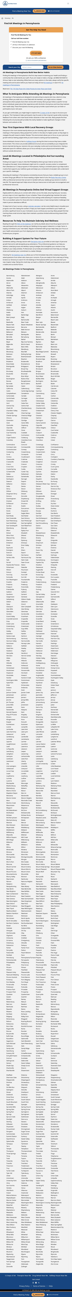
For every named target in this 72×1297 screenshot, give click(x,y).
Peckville (39, 953)
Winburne (9, 1244)
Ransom (38, 999)
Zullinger (24, 1266)
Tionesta (24, 1156)
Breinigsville (10, 366)
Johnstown (54, 702)
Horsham (24, 673)
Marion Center (11, 798)
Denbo (23, 486)
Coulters (39, 457)
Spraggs (53, 1104)
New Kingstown (26, 901)
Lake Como (54, 729)
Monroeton (54, 852)
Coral (8, 454)
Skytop (38, 1087)
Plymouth (54, 972)
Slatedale (54, 1087)
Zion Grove (54, 1264)
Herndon (9, 656)
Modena (24, 850)
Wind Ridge (40, 1244)
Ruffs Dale (9, 1036)
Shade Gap (10, 1066)
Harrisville (39, 641)
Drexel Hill (24, 501)
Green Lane (10, 624)
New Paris (24, 904)
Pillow (8, 965)
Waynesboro (10, 1210)
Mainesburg (10, 788)
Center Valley (40, 403)
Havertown (54, 646)
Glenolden (9, 611)
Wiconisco (9, 1237)
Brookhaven (55, 371)
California (9, 388)
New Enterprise (56, 894)
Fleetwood (39, 567)
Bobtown (9, 354)
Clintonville (10, 430)
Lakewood (9, 734)
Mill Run (53, 837)
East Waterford (26, 526)
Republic (9, 1009)
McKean (9, 815)
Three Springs (11, 1154)
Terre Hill (39, 1149)
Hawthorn (39, 648)
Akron (8, 283)
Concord (24, 445)
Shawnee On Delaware (40, 1072)
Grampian (54, 614)
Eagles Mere (25, 513)
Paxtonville (10, 953)
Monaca (9, 852)
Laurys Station (40, 744)
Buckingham (10, 379)
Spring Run (10, 1112)
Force (53, 572)
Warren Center (11, 1200)
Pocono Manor (41, 975)
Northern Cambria (12, 923)
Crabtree (24, 459)
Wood (53, 1247)
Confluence (54, 445)
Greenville (39, 626)
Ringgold (24, 1019)
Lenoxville (39, 756)
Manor (23, 791)
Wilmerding (40, 1242)
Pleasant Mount (56, 970)
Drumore (24, 503)
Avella (8, 312)
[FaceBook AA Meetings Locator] (36, 1282)
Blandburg (24, 349)
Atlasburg (9, 310)
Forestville (54, 575)
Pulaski (38, 992)
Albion (23, 283)
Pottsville (24, 987)
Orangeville (54, 935)
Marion (53, 796)
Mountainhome (11, 874)
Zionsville (9, 1266)
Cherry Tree (55, 411)
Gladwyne (54, 604)
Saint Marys (55, 1041)
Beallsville (9, 322)
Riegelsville (39, 1016)
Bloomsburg (55, 349)
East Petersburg (11, 521)
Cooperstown (40, 452)
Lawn (8, 746)
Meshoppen (40, 825)
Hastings (54, 643)
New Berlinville (26, 889)
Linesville (24, 766)
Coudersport (25, 457)
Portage (53, 982)
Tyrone (38, 1173)
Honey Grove (55, 668)
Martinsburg (25, 803)
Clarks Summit (41, 423)
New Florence (10, 896)
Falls (7, 560)
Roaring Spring (41, 1021)
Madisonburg (10, 786)
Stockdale (24, 1124)
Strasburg (39, 1127)
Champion (54, 408)
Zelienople (24, 1264)
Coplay (53, 452)
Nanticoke (24, 879)
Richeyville (54, 1012)
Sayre (53, 1051)
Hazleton (9, 651)
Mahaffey (24, 786)
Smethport (24, 1092)
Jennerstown (40, 697)
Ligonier (53, 761)
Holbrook (24, 663)
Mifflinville (39, 832)
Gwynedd (39, 629)
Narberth (54, 879)
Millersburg (25, 840)
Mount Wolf (40, 872)
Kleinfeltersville (56, 717)
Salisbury (9, 1046)
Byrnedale (9, 386)
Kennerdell (54, 710)
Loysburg (24, 776)
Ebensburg (10, 528)
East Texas (54, 523)
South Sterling (40, 1102)
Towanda (9, 1161)
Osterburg (9, 943)
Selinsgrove (10, 1061)
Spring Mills (55, 1109)
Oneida (23, 935)
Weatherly (39, 1210)
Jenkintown (10, 697)
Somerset (24, 1097)
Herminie (39, 653)
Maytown (24, 808)
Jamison (24, 695)
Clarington (39, 420)
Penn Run (39, 955)
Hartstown (10, 643)
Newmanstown (26, 911)
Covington (54, 457)
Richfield (9, 1014)
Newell (53, 908)
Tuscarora (39, 1171)
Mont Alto (24, 854)
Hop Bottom (40, 670)
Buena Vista (25, 379)
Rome (23, 1029)
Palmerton (9, 945)
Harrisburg (39, 638)
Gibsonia (39, 599)
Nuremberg (40, 926)
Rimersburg (10, 1019)
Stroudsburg (40, 1129)
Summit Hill (54, 1134)
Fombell (24, 572)
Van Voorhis (10, 1185)
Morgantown (40, 859)
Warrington (40, 1200)
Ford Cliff (24, 575)
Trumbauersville (26, 1168)
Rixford (8, 1021)
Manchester (40, 788)
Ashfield (9, 305)
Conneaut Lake (11, 447)
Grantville (39, 616)
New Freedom (26, 896)
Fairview (38, 557)
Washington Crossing (43, 1203)
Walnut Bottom (11, 1195)
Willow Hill (9, 1242)
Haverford (39, 646)
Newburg (39, 908)
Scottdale (24, 1058)
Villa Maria (9, 1190)
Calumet (53, 388)
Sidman (53, 1082)
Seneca (8, 1063)
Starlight (9, 1119)
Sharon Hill (39, 1068)
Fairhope (54, 555)
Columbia (9, 440)
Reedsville (39, 1004)
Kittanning (39, 717)
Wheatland (10, 1232)
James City (39, 692)
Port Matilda (10, 982)
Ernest (38, 548)
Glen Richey (25, 609)
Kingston (39, 715)
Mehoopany (40, 820)
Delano (23, 484)
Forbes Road (40, 572)
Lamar (23, 734)
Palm (52, 943)
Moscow (9, 864)
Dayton (23, 481)
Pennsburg (10, 958)
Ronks (53, 1029)
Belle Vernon (25, 330)
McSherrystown (11, 818)
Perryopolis (25, 960)
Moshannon (25, 864)
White (23, 1232)
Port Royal (24, 982)
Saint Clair (39, 1041)
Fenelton (39, 565)
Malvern (24, 788)
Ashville (38, 305)
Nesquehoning (11, 886)
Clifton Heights (41, 428)
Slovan (8, 1092)
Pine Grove (25, 965)
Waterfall (9, 1205)
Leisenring (24, 754)
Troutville (54, 1166)
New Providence (11, 906)
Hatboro (9, 646)
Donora (9, 496)
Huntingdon (40, 678)
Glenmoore (54, 609)
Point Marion (25, 977)
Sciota (38, 1056)
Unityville (54, 1178)
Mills (7, 845)
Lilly (7, 764)
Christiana (24, 418)
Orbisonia (9, 938)
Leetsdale (54, 751)
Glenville (53, 611)
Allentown (24, 288)
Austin (53, 310)
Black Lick (54, 344)
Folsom (8, 572)
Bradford (39, 361)
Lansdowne (25, 739)
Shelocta (24, 1075)
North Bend (40, 918)
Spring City (39, 1107)
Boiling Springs (26, 354)
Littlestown (10, 769)
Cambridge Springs (27, 391)
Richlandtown (40, 1014)
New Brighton (11, 891)
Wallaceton (39, 1193)
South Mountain (11, 1102)
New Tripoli (10, 908)
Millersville (54, 840)
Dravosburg (55, 499)
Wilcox (38, 1237)
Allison (53, 288)
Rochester (39, 1024)
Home (38, 665)
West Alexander (11, 1217)
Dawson (9, 481)
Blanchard (9, 349)
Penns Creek (55, 955)
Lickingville (39, 761)
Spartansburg (40, 1104)
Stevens (23, 1122)
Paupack (39, 950)
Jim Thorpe (10, 702)
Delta (8, 486)
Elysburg (24, 540)
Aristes (38, 300)
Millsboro (24, 845)
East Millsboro (55, 518)
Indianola (24, 688)
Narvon (8, 881)
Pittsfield (54, 967)
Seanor (53, 1058)
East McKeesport (41, 518)
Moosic (8, 859)
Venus (23, 1188)
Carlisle (38, 396)
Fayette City (40, 562)
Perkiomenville (11, 960)
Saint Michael (10, 1043)
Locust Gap (10, 771)
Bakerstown (55, 315)
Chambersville (40, 408)
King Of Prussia (11, 715)
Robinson (24, 1024)
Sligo (37, 1090)
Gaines (53, 589)
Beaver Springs (41, 325)
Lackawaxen (40, 727)
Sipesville (54, 1085)
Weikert (23, 1212)
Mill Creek (24, 837)
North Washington (42, 921)
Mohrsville (54, 850)
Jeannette (39, 695)
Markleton (39, 798)
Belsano (24, 332)
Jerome (8, 700)
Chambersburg (26, 408)
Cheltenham (40, 411)
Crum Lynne (55, 467)
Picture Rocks (55, 962)
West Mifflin (55, 1222)
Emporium (39, 543)
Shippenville (10, 1080)
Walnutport (25, 1195)
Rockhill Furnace (26, 1026)
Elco (37, 530)
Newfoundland (11, 911)
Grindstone (54, 626)
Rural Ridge (25, 1036)
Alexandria (24, 285)
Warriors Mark (56, 1200)
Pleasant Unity (11, 972)
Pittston (9, 970)
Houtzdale (9, 675)
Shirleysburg (40, 1080)
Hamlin (23, 634)
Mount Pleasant (41, 869)
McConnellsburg (41, 810)
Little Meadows (56, 766)
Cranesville (10, 462)
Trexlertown (25, 1166)
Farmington (55, 560)
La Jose (8, 727)
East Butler (24, 516)
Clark (8, 423)
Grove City (9, 629)
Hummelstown (56, 675)
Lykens (23, 781)
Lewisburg (54, 759)
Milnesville (54, 845)
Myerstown (10, 879)
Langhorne (54, 737)
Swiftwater (54, 1139)
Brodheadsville (26, 371)
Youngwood (55, 1262)
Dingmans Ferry (11, 494)
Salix (22, 1046)
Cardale (23, 396)
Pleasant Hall (40, 970)
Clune (23, 430)
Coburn (8, 435)
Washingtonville (56, 1203)
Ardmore (24, 300)
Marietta (39, 796)
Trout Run (39, 1166)
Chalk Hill (9, 408)
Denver (38, 486)
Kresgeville (39, 722)
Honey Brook (40, 668)
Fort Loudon (55, 577)
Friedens (39, 587)
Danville (38, 476)
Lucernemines (55, 776)
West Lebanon (55, 1220)
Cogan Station (11, 438)
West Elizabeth (56, 1217)
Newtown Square (42, 913)
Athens (38, 307)
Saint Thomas (40, 1043)
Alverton (24, 293)
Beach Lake (54, 320)
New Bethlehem (41, 889)
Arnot (23, 303)
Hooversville (25, 670)
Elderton (54, 530)
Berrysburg (25, 337)
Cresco (8, 464)
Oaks (52, 928)
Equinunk (9, 548)
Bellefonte (39, 330)
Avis (22, 312)
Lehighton (9, 754)
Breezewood (55, 364)
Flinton (8, 570)
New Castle (39, 891)
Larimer (23, 742)
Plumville (39, 972)
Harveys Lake (25, 643)
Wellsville (24, 1215)
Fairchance (24, 555)
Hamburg (54, 631)
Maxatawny (54, 805)
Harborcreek (10, 636)
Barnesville (54, 317)
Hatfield (24, 646)
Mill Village (10, 840)
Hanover (54, 634)
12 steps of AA (44, 113)
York (22, 1259)
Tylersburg (24, 1173)
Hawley (23, 648)
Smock (38, 1095)
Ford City (9, 575)
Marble (38, 793)
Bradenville (25, 361)
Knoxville (54, 719)
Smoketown (55, 1095)
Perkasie (54, 958)
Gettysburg (10, 599)
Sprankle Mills (11, 1107)
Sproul (53, 1114)
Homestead (10, 668)
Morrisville (39, 862)
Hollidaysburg (40, 663)
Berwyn (53, 337)
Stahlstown (25, 1117)
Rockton (39, 1026)
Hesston (53, 656)
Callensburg (25, 388)
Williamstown (40, 1239)
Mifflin (53, 830)
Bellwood (9, 332)
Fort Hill (23, 577)
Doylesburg (25, 499)
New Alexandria (41, 886)
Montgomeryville (27, 857)
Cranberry (39, 459)
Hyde (52, 680)
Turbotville (54, 1168)
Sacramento (40, 1039)
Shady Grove (25, 1066)
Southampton (55, 1102)
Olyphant (9, 935)
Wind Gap (24, 1244)
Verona (38, 1188)
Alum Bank (54, 290)
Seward (38, 1063)
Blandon (39, 349)
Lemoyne (9, 756)
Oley (22, 933)
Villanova (24, 1190)
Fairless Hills (10, 557)
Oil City (23, 931)
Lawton (53, 746)
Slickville (24, 1090)
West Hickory (40, 1220)
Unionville (24, 1178)
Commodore (10, 445)
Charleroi (24, 411)
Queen (8, 997)
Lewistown (10, 761)
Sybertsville (10, 1141)
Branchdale (10, 364)
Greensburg (10, 626)
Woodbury (9, 1249)
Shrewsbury (25, 1082)
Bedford (53, 327)
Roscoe (8, 1031)
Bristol (8, 369)
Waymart (39, 1208)
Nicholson (9, 916)
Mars (8, 800)
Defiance (9, 484)
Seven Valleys (25, 1063)
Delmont (54, 484)
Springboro (25, 1112)
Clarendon (9, 420)
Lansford (54, 739)
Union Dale (54, 1176)
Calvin (8, 391)
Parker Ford (25, 948)
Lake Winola (40, 732)
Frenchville (24, 587)
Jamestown (10, 695)
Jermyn (53, 697)
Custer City (24, 472)
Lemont (38, 754)
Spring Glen (10, 1109)
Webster (53, 1210)
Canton (53, 393)
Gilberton (24, 602)
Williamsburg (10, 1239)
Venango (54, 1185)
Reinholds (9, 1007)
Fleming (53, 567)
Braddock (9, 361)
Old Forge (54, 931)
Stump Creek (55, 1129)
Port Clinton (55, 980)
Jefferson (54, 695)
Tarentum (54, 1144)
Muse (53, 877)
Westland (39, 1227)
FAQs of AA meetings (24, 224)
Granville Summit (12, 619)
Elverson (9, 540)
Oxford (38, 943)
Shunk (38, 1082)
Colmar (53, 438)
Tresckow (54, 1163)
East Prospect (40, 521)
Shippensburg (55, 1077)
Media (23, 820)
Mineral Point (40, 847)
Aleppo (8, 285)
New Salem (39, 906)
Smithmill (9, 1095)
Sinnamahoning (41, 1085)
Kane (23, 707)
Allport (23, 290)
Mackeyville (10, 783)
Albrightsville (40, 283)
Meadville (54, 818)
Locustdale (24, 771)
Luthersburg (40, 778)
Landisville (24, 737)
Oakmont (39, 928)
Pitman (23, 967)
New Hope (54, 899)
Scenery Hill (10, 1053)
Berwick (38, 337)
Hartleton (54, 641)
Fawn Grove (25, 562)
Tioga (53, 1154)
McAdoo (39, 808)
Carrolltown (40, 398)
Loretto (23, 773)
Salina (53, 1043)
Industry (39, 688)
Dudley (38, 506)
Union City (39, 1176)
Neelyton (9, 884)
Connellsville (40, 447)
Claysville (39, 425)
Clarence (54, 418)
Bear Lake (39, 322)
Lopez (8, 773)
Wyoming (24, 1257)
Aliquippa (39, 285)
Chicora (9, 418)
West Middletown (42, 1222)
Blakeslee (54, 347)
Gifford (53, 599)
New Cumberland (12, 894)
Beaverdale (54, 325)
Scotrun (9, 1058)
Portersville (10, 985)
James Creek (55, 692)
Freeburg (24, 584)
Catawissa (54, 401)
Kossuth (24, 722)
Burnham (54, 381)
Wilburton (24, 1237)
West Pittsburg (41, 1225)
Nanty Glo (39, 879)
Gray (8, 621)
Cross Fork (10, 467)
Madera (38, 783)
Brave (38, 364)
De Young (54, 481)
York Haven (40, 1259)
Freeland (54, 584)
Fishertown (10, 567)
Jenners (23, 697)
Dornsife (24, 496)
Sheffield (9, 1075)
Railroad (53, 997)
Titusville (39, 1156)
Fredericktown (55, 582)
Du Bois (9, 506)
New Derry (24, 894)
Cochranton (25, 435)
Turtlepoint (25, 1171)
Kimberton (54, 712)
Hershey (39, 656)
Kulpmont (54, 722)
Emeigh (38, 540)
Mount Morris (26, 869)
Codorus (54, 435)
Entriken (39, 545)
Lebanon (24, 749)
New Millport (55, 901)
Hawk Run (9, 648)
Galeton (9, 592)
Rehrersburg (55, 1004)
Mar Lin (23, 793)
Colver (53, 440)
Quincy (38, 997)
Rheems (9, 1012)
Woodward (54, 1249)
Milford (53, 835)
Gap (37, 592)
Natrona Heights (26, 881)
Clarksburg (54, 423)
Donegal (53, 494)
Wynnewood (10, 1257)
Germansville (55, 597)
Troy (7, 1168)
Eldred (8, 533)
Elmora (23, 538)
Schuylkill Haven (11, 1056)
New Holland (40, 899)
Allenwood (39, 288)
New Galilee (55, 896)
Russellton (9, 1039)
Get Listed (36, 1279)
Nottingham (55, 923)
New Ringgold (26, 906)
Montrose (54, 857)
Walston (38, 1195)
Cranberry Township (57, 459)
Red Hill (53, 1002)
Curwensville (10, 472)
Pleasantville (25, 972)
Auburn (23, 310)
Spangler (24, 1104)
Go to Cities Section (55, 67)
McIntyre (54, 813)
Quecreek (54, 994)
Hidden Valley (40, 658)
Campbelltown (11, 393)
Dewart (38, 489)
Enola (8, 545)
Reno (37, 1007)
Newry (53, 911)
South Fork (10, 1100)
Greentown (25, 626)
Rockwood (54, 1026)
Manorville (39, 791)
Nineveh (38, 916)
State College (40, 1119)
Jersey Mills (25, 700)
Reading (53, 999)
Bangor (38, 317)
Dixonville (39, 494)
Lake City (39, 729)
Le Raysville (10, 749)
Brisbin (53, 366)
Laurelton (24, 744)
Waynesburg (25, 1210)
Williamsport (25, 1239)
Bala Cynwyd (10, 317)
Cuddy (23, 469)
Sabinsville (24, 1039)
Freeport (9, 587)
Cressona (39, 464)
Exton (38, 553)
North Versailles (11, 921)
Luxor (53, 778)
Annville (9, 298)
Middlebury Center (42, 827)
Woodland (24, 1249)
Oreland (38, 938)
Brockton (54, 369)
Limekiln (24, 764)
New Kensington (11, 901)
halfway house (31, 141)
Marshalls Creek (26, 800)
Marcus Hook (55, 793)
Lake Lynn (24, 732)
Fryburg (24, 589)
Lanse (38, 739)
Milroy (8, 847)
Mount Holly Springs (43, 867)
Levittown (9, 759)
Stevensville (40, 1122)
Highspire (54, 658)
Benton (38, 334)
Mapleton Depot (11, 793)
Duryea (38, 511)
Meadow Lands (41, 818)
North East (54, 918)
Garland (24, 594)
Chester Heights (56, 413)
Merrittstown (10, 825)
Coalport (39, 433)
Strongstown (25, 1129)
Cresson (24, 464)
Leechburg (10, 751)
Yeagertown (10, 1259)
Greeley (53, 621)
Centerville (54, 403)
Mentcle (9, 823)
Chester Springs (11, 415)
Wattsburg (10, 1208)
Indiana (8, 688)
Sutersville (54, 1136)
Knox (23, 719)
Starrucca (24, 1119)
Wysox (38, 1257)
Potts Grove (55, 985)
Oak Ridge (54, 926)
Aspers (53, 305)
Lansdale (9, 739)
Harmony (24, 638)
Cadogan (39, 386)
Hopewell (54, 670)
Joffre (23, 702)
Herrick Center (26, 656)
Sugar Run (39, 1131)
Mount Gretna (26, 867)
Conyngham (40, 449)
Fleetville (24, 567)
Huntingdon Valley (57, 678)
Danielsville (25, 476)
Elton (52, 538)
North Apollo (25, 918)
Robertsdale (55, 1021)
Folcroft (53, 570)
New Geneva (10, 899)
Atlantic (53, 307)
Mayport (9, 808)
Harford (24, 636)
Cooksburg (54, 449)
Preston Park (10, 989)
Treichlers (24, 1163)
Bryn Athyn (25, 376)
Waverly (24, 1208)
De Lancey (39, 481)
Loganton (39, 771)
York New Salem (56, 1259)
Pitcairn (9, 967)
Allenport (54, 285)
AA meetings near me (19, 255)
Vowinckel (24, 1193)
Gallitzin (24, 592)
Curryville (54, 469)
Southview (9, 1104)
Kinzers (8, 717)
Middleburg (25, 827)
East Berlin (54, 513)
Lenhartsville (25, 756)
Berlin (53, 334)
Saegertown (55, 1039)
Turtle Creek (10, 1171)
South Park (25, 1102)
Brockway (9, 371)
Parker (8, 948)
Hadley (8, 631)
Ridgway (9, 1016)
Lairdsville (9, 729)
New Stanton (55, 906)
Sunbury (24, 1136)
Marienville (25, 796)
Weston (9, 1230)
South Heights (40, 1100)
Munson (24, 877)
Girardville (39, 604)
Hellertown (54, 651)
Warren (53, 1198)
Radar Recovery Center (58, 177)
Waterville (39, 1205)
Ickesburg (54, 683)
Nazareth (39, 881)
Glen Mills (9, 609)
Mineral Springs (56, 847)
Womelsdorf (40, 1247)
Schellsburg (40, 1053)
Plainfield (24, 970)
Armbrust (9, 303)
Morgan (24, 859)
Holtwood (24, 665)
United (38, 1178)
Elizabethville (55, 533)
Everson (9, 553)
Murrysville (39, 877)
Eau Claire (54, 526)
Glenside (39, 611)
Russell (53, 1036)
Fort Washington (12, 580)
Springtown (25, 1114)
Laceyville (24, 727)
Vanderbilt (24, 1185)
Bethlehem (54, 339)
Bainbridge (25, 315)
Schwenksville (25, 1056)
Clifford (23, 428)
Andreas (39, 295)
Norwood (39, 923)
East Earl (39, 516)
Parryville (9, 950)
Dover (53, 496)
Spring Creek (55, 1107)
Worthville (39, 1252)
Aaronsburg (10, 276)
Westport (39, 1230)
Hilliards (24, 661)
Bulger (53, 379)
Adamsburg (40, 278)
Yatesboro (54, 1257)
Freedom (39, 584)
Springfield (54, 1112)
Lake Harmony (11, 732)
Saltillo (38, 1046)
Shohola (9, 1082)
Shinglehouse (40, 1077)
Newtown (24, 913)
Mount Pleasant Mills (58, 869)
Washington (10, 1203)
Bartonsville (25, 320)
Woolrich (9, 1252)
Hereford (24, 653)
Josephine (39, 705)
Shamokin (39, 1066)
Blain (8, 347)
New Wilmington (26, 908)
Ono (37, 935)
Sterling (9, 1122)
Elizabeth (24, 533)
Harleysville (54, 636)
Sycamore (24, 1141)
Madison (54, 783)
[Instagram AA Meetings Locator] (33, 1282)
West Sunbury (11, 1227)
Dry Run (53, 503)
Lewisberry (39, 759)
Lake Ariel (24, 729)
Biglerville (9, 344)
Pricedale (24, 989)
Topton (23, 1158)
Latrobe (38, 742)
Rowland (24, 1034)
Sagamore (9, 1041)
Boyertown (10, 359)
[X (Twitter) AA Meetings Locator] (39, 1282)
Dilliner (8, 491)
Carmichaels (10, 398)
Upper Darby (40, 1181)
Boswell (53, 354)
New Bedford (55, 886)
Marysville (54, 803)
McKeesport (40, 815)
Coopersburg (25, 452)
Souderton (39, 1097)
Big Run (38, 342)
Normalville (54, 916)
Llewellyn (39, 769)
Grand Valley (10, 616)
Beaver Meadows (27, 325)
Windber (54, 1244)
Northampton (55, 921)
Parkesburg (40, 948)
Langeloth (39, 737)
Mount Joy (9, 869)
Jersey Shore (40, 700)
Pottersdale (40, 985)
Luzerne (9, 781)
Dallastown (25, 474)
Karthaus (54, 707)
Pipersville (54, 965)
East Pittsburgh (26, 521)
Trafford (53, 1161)
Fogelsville (39, 570)
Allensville (9, 288)
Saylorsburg (40, 1051)
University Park (11, 1181)
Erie (22, 548)
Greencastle (25, 624)
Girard (23, 604)
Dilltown (39, 491)
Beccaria (24, 327)
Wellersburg (40, 1212)
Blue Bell (24, 352)
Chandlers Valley (11, 411)
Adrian (38, 280)
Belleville (54, 330)
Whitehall (24, 1235)
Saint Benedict (26, 1041)
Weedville (9, 1212)
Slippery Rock (55, 1090)
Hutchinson (40, 680)
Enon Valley (25, 545)
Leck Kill (38, 749)
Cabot (23, 386)
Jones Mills (9, 705)
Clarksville (9, 425)
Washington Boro (27, 1203)
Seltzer (38, 1061)
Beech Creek (10, 330)
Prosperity (24, 992)
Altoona (38, 290)
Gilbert (8, 602)
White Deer (39, 1232)
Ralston (8, 999)
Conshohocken (11, 449)
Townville (39, 1161)
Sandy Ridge (25, 1048)
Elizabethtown (40, 533)
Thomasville (55, 1149)
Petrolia (53, 960)
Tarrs (8, 1146)
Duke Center (55, 506)
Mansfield (54, 791)
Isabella (38, 690)
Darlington (10, 479)
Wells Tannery (55, 1212)
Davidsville (54, 479)
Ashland (24, 305)
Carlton (53, 396)
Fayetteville (54, 562)
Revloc (23, 1009)
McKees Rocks (26, 815)
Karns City (39, 707)
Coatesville (54, 433)
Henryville (9, 653)
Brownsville (54, 374)
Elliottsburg (40, 535)
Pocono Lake (25, 975)
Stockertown (40, 1124)
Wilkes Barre (55, 1237)
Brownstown (40, 374)
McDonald (54, 810)
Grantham (24, 616)
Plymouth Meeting (12, 975)
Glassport (9, 607)
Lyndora (38, 781)
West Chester (25, 1217)
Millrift (53, 842)
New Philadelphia (56, 904)
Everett (53, 550)
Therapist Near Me (24, 1275)
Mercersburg (40, 823)
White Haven (55, 1232)
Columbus (39, 440)
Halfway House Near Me (58, 1275)
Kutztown (24, 724)
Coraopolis (24, 454)
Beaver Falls (10, 325)
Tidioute (24, 1154)
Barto (8, 320)
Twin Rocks (54, 1171)
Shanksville (10, 1068)
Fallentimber (55, 557)
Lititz (37, 766)
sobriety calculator (34, 206)
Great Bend (40, 621)
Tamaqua (9, 1144)
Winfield (24, 1247)
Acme (53, 276)
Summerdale (10, 1134)
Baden (8, 315)
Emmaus (24, 543)
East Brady (9, 516)
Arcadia (38, 298)
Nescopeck (54, 884)
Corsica (8, 457)
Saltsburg (54, 1046)
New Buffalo (25, 891)
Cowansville (10, 459)
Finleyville (54, 565)
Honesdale (24, 668)
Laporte (9, 742)
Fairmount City (26, 557)
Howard (24, 675)
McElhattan (10, 813)
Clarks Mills (25, 423)
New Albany (25, 886)
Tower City (24, 1161)
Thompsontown (26, 1151)
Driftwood (9, 503)
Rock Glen (9, 1026)
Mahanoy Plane (56, 786)
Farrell (8, 562)
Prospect (54, 989)
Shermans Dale (11, 1077)
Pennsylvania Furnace (28, 958)
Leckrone (54, 749)
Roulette (39, 1031)
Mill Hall (38, 837)
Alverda (8, 293)
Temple (8, 1149)
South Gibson (25, 1100)
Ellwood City (10, 538)
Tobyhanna (54, 1156)
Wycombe (39, 1254)
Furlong (38, 589)
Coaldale (24, 433)
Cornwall (39, 454)
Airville (53, 280)
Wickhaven (54, 1235)
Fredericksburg (41, 582)
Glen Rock (39, 609)
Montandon (55, 854)
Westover (24, 1230)
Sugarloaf (54, 1131)
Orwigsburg (25, 940)
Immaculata (25, 685)
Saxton (23, 1051)
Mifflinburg (10, 832)
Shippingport (25, 1080)
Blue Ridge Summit (42, 352)
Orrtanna (9, 940)
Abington (39, 276)
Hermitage (54, 653)
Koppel (8, 722)
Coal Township (11, 433)
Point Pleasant (41, 977)
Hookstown (10, 670)
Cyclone (38, 472)
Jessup (53, 700)
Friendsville (10, 589)
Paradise (54, 945)
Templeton (24, 1149)
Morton (53, 862)
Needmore (54, 881)
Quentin (24, 997)
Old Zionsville (10, 933)
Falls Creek (24, 560)
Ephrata (53, 545)
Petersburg (40, 960)
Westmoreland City (57, 1227)
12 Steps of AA (10, 1275)
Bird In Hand (25, 344)
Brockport (39, 369)
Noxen (8, 926)
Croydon (24, 467)
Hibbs (8, 658)
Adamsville (10, 280)
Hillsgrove (54, 661)
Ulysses (23, 1176)
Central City (10, 406)
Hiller (8, 661)
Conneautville (25, 447)
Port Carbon (40, 980)
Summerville (40, 1134)
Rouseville (54, 1031)
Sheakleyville (55, 1070)
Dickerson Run (56, 489)
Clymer (38, 430)
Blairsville (39, 347)
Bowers (8, 357)
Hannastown (40, 634)
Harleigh (39, 636)
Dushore (54, 511)
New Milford (40, 901)
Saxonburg (10, 1051)
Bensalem (9, 334)
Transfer (9, 1163)
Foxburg (39, 580)
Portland (24, 985)
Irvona (8, 690)
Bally (22, 317)
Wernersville (55, 1215)
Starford (53, 1117)
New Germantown (27, 899)
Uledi (52, 1173)
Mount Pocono (11, 872)
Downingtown (11, 499)
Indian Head (55, 685)
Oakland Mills (25, 928)
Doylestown (40, 499)
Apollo (23, 298)
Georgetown (40, 597)
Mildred (23, 835)
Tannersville (40, 1144)
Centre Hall (25, 406)
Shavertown (25, 1070)
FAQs (51, 1286)
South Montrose (56, 1100)
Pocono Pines (55, 975)
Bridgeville (39, 366)
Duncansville (40, 508)
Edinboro (39, 528)
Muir (37, 874)
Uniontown (10, 1178)
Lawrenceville (40, 746)
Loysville (39, 776)
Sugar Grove (25, 1131)
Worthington (25, 1252)
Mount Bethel (55, 864)
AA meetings (48, 83)
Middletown (10, 830)
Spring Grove (25, 1109)
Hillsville (9, 663)
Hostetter (39, 673)
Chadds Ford (40, 406)
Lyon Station (55, 781)
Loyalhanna (10, 776)
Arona (38, 303)
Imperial (39, 685)
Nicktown (24, 916)
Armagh (53, 300)
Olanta (38, 931)
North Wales (25, 921)
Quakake (9, 994)
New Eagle (39, 894)
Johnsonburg (40, 702)
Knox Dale (39, 719)
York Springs (10, 1262)
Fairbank (9, 555)
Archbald (54, 298)
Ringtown (39, 1019)
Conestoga (39, 445)
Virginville (54, 1190)
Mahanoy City (40, 786)
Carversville (54, 398)
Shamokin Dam (56, 1066)
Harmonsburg (11, 638)
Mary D (38, 803)
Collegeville (39, 438)
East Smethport (56, 521)
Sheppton (54, 1075)
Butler (53, 384)
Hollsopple (54, 663)
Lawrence (24, 746)
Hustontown (25, 680)
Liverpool (24, 769)
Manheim (54, 788)
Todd (8, 1158)
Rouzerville (10, 1034)
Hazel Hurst (55, 648)
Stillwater (9, 1124)
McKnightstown (56, 815)
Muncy (53, 874)
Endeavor (54, 543)
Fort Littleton (40, 577)
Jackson (53, 690)
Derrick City (55, 486)
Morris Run (10, 862)
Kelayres (24, 710)
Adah (23, 278)
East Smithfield (11, 523)
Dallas (8, 474)
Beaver (53, 322)
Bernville (9, 337)
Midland (24, 830)
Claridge (24, 420)
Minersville (10, 850)
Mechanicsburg (11, 820)
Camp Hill (54, 391)
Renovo (53, 1007)
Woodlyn (39, 1249)
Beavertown (10, 327)
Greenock (39, 624)
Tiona (8, 1156)
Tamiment (24, 1144)
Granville (54, 616)
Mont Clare (39, 854)
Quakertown (25, 994)
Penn (23, 955)
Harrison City (55, 638)
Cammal (38, 391)
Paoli (37, 945)
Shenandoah (40, 1075)
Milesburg (39, 835)
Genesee (24, 597)
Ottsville (24, 943)
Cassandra (9, 401)
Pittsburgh (39, 967)
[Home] (2, 18)
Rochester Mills (56, 1024)
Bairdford (39, 315)
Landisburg (10, 737)
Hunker (8, 678)
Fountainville (25, 580)
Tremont (39, 1163)
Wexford (54, 1230)
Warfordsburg (26, 1198)
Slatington (9, 1090)
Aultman (39, 310)
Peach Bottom (26, 953)
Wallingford (55, 1193)
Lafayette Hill (55, 727)
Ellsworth (54, 535)
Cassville (24, 401)
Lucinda (9, 778)
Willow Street (25, 1242)
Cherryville (9, 413)
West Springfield (56, 1225)
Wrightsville (55, 1252)
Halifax (23, 631)
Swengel (39, 1139)
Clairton (38, 418)
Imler (8, 685)
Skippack (24, 1087)
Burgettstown (25, 381)
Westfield (24, 1227)
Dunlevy (53, 508)
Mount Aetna (40, 864)
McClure (24, 810)
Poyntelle (39, 987)
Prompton (39, 989)
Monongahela (40, 852)
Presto (53, 987)
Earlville (38, 513)
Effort (8, 530)
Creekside (24, 462)
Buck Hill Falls (55, 376)
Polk (52, 977)
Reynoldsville (55, 1009)
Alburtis (53, 283)
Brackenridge (40, 359)
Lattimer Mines (56, 742)
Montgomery (10, 857)
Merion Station (56, 823)
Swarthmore (10, 1139)
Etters (23, 550)
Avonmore (54, 312)
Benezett (54, 332)
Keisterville (10, 710)
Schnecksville (55, 1053)
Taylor (38, 1146)
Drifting (38, 501)
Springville (39, 1114)
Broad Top (24, 369)
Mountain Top (55, 872)
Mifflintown (25, 832)
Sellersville (24, 1061)
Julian (52, 705)
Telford (53, 1146)
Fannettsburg (40, 560)
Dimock (53, 491)
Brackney (54, 359)
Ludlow (23, 778)
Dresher (9, 501)
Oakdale (9, 928)
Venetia (8, 1188)
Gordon (9, 614)
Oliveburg (39, 933)
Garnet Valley (40, 594)
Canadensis (25, 393)
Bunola (8, 381)
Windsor (9, 1247)
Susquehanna (40, 1136)
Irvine (53, 688)
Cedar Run (24, 403)
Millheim (24, 842)
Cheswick (39, 415)
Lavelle (53, 744)
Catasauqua (40, 401)
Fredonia (9, 584)
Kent (22, 712)
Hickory (23, 658)
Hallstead (39, 631)
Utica (8, 1183)
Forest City (39, 575)
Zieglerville (39, 1264)
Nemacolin (39, 884)
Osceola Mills (55, 940)
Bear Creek (25, 322)
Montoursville (40, 857)
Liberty (23, 761)
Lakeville (53, 732)
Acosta (8, 278)
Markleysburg (55, 798)
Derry (8, 489)
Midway (38, 830)
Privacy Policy (24, 1286)
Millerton (9, 842)
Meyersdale (10, 827)
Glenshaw (24, 611)
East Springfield (26, 523)
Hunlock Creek (26, 678)
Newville (53, 913)
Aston (8, 307)
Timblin (38, 1154)
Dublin (23, 506)
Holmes (9, 665)
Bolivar (38, 354)
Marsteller (39, 800)
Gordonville (25, 614)
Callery (38, 388)
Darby (53, 476)
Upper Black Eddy (27, 1181)
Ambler (53, 293)
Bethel (23, 339)
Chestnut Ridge (26, 415)
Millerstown (40, 840)
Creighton (39, 462)
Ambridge (9, 295)
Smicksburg (40, 1092)
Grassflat (39, 619)
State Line (54, 1119)
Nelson (23, 884)
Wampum (54, 1195)
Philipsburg (25, 962)
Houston (54, 673)
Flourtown (24, 570)
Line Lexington (11, 766)
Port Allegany (25, 980)
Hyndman (39, 683)
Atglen (23, 307)
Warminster (40, 1198)
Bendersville (40, 332)
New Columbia (55, 891)
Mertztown (25, 825)
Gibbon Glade (25, 599)
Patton (23, 950)
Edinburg (54, 528)
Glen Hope (39, 607)
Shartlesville (10, 1070)
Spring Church (26, 1107)
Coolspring (10, 452)
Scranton (39, 1058)
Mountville (24, 874)
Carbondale (10, 396)
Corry (53, 454)
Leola (52, 756)
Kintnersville (55, 715)
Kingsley (24, 715)
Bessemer (9, 339)
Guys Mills (24, 629)
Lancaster (39, 734)
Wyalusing (9, 1254)
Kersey (38, 712)
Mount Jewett (55, 867)
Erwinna (53, 548)
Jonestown (24, 705)
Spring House (40, 1109)
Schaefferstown (26, 1053)
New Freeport (40, 896)
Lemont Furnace (56, 754)
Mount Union (25, 872)
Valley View (54, 1183)
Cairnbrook (54, 386)
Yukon (8, 1264)
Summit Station (11, 1136)
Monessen (24, 852)
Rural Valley (40, 1036)
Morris (53, 859)
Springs (9, 1114)
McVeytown (25, 818)
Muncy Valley (10, 877)
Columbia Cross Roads (26, 441)
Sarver (38, 1048)
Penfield (9, 955)
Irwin (23, 690)
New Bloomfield (56, 889)
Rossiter (24, 1031)
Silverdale (24, 1085)
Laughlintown (11, 744)
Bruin (8, 376)
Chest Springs (25, 413)
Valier (38, 1183)
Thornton (54, 1151)
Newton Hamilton (12, 913)
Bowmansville (40, 357)
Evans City (39, 550)
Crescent (54, 462)
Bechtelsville (40, 327)
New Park (39, 904)
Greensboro (55, 624)
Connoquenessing (57, 447)
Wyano (23, 1254)
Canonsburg (40, 393)
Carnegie (24, 398)
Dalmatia (39, 474)
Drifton (53, 501)
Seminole (54, 1061)
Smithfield (54, 1092)
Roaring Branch (26, 1021)
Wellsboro (9, 1215)
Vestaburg (54, 1188)
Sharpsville (54, 1068)
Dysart (8, 513)
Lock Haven (54, 769)
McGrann (39, 813)
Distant (23, 494)
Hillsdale (39, 661)
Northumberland (27, 923)
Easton (38, 526)
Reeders (24, 1004)
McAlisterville (55, 808)
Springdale (39, 1112)
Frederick (24, 582)
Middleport (54, 827)
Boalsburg (54, 352)
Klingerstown (10, 719)
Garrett (53, 594)
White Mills (10, 1235)
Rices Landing (25, 1012)
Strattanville (55, 1127)
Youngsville (39, 1262)
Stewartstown (55, 1122)
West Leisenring (11, 1222)
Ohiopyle (9, 931)
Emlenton (9, 543)
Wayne (53, 1208)
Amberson (39, 293)
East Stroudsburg (42, 523)
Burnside (9, 384)
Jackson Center (11, 692)
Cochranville (40, 435)
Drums (38, 503)
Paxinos (53, 950)
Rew (37, 1009)
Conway (24, 449)
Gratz (53, 619)
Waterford (24, 1205)
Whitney (38, 1235)
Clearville (9, 428)
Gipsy (8, 604)
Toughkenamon (56, 1158)
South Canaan (55, 1097)
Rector (38, 1002)
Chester (38, 413)
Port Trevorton (41, 982)
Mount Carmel (11, 867)
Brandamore (25, 364)
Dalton (53, 474)
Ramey (23, 999)
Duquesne (24, 511)
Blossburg (9, 352)
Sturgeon (9, 1131)
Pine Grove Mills (41, 965)
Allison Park (10, 290)
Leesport (39, 751)
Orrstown (54, 938)
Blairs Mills (24, 347)
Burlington (39, 381)
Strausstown (10, 1129)
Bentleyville (25, 334)
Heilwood (39, 651)
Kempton (39, 710)
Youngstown (25, 1262)
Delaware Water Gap (43, 484)
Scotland (54, 1056)
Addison (24, 280)
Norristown (10, 918)
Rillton (53, 1016)
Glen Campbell (26, 607)
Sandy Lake (10, 1048)
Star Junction (40, 1117)
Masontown (10, 805)
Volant (8, 1193)
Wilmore (53, 1242)
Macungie (24, 783)
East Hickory (25, 518)
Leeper (23, 751)
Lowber (53, 773)
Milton (23, 847)
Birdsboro (39, 344)
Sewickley (54, 1063)
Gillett (53, 602)
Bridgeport (25, 366)
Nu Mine (24, 926)
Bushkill (38, 384)
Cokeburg (24, 438)
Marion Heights (26, 798)
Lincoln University (42, 764)
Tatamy (23, 1146)
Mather (38, 805)
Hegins (23, 651)
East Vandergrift (11, 526)
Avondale (39, 312)
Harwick (38, 643)
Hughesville (40, 675)
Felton (23, 565)
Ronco (38, 1029)
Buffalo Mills (40, 379)
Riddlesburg (55, 1014)
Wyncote (54, 1254)
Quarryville (39, 994)
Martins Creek (11, 803)
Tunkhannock (40, 1168)
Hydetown (24, 683)
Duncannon (25, 508)
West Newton (25, 1225)
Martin (53, 800)
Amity (23, 295)
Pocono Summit (11, 977)
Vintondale (39, 1190)
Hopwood (9, 673)
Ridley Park (25, 1016)
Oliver (53, 933)
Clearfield (54, 425)
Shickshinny (25, 1077)
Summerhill (25, 1134)
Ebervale (24, 528)
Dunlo (8, 511)
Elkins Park (10, 535)
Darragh (24, 479)
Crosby (53, 464)
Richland (24, 1014)
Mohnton (39, 850)
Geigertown (10, 597)
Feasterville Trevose (12, 565)
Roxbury (39, 1034)
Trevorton (9, 1166)
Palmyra (24, 945)
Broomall (24, 374)
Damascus (9, 476)
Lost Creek (39, 773)
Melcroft (54, 820)
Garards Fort (55, 592)
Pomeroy (9, 980)
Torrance (39, 1158)
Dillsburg (24, 491)
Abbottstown (25, 276)
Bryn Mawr (39, 376)
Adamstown (55, 278)
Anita (52, 295)
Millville (38, 845)
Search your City (14, 67)
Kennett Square (11, 712)
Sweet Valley (25, 1139)
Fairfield (38, 555)
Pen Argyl (54, 953)
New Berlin (10, 889)
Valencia (24, 1183)
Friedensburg (55, 587)
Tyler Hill (9, 1173)
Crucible (38, 467)
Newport (39, 911)
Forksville (9, 577)
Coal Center (55, 430)
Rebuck (23, 1002)
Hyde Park (9, 683)
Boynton (24, 359)
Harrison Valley (11, 641)
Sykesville (39, 1141)
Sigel (8, 1085)
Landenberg (55, 734)
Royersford (54, 1034)
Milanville (9, 835)
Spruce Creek (10, 1117)
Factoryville (54, 553)
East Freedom (55, 516)
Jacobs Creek (25, 692)
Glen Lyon (54, 607)
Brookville (9, 374)
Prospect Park (11, 992)
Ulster (8, 1176)
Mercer (23, 823)
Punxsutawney (56, 992)
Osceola (38, 940)
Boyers (53, 357)
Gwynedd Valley (56, 629)
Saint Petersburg (26, 1043)
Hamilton (9, 634)
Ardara (8, 300)
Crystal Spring (11, 469)
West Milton (10, 1225)
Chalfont (54, 406)
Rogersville (10, 1029)
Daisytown (54, 472)
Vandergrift (40, 1185)
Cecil (7, 403)
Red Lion (9, 1004)
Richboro (39, 1012)
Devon (23, 489)
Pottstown (9, 987)
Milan (53, 832)
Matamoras (25, 805)
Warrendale (25, 1200)
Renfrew (24, 1007)
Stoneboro (54, 1124)
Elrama (38, 538)
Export (23, 553)
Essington (9, 550)
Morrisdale (25, 862)
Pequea (38, 958)
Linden (53, 764)
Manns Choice (11, 791)
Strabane (24, 1127)
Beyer (8, 342)
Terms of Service (39, 1286)
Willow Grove (55, 1239)
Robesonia (9, 1024)
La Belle (53, 724)
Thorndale (39, 1151)
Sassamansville (56, 1048)
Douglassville (40, 496)
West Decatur (40, 1217)
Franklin (9, 582)
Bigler (53, 342)
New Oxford (10, 904)
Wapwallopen (10, 1198)
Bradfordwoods (56, 361)
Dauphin (39, 479)
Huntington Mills (12, 680)
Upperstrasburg (56, 1181)
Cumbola (39, 469)
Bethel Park (40, 339)
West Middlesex (26, 1222)
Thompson (10, 1151)
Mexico (53, 825)
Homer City (54, 665)
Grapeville (24, 619)
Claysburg (24, 425)
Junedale (9, 707)
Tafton (53, 1141)
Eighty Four (25, 530)
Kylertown (39, 724)
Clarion (53, 420)
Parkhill (53, 948)
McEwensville (25, 813)
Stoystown (9, 1127)
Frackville (54, 580)
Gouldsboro (40, 614)
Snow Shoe (10, 1097)
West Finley (10, 1220)
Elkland (23, 535)
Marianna (9, 796)
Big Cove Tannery (27, 342)
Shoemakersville (56, 1080)
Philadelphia (10, 962)
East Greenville (11, 518)
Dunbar (9, 508)
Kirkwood (24, 717)
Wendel (38, 1215)
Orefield (24, 938)
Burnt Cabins (25, 384)
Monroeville (10, 854)
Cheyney (53, 415)
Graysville (24, 621)
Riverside (54, 1019)
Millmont (39, 842)
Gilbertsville (40, 602)
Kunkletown (10, 724)
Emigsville (54, 540)
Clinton (53, 428)
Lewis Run (24, 759)
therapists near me (37, 242)
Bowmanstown (26, 357)
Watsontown (55, 1205)
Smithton (24, 1095)
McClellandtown (11, 810)
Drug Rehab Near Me (40, 1275)
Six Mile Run (10, 1087)
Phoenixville (40, 962)
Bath (37, 320)
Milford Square (11, 837)
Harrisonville (25, 641)
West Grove (25, 1220)
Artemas (53, 303)
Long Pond (54, 771)
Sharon (23, 1068)
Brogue (38, 371)
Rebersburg (10, 1002)
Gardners (9, 594)
